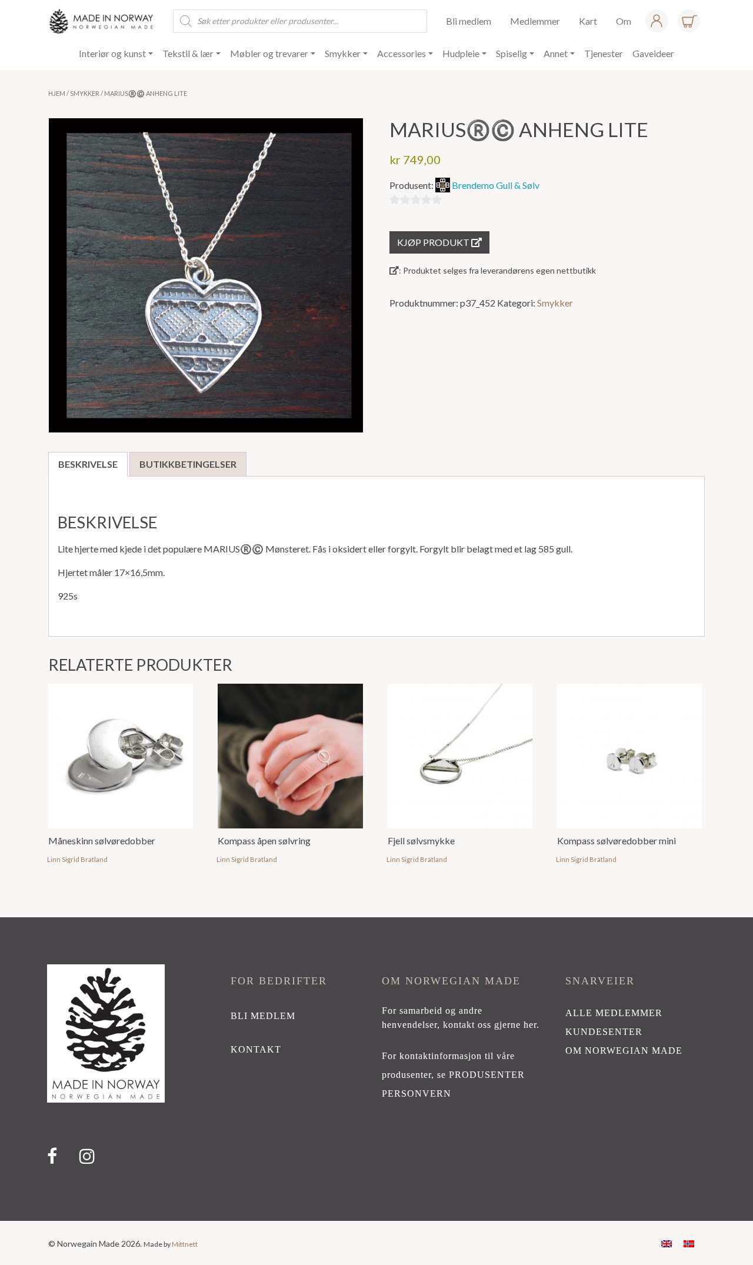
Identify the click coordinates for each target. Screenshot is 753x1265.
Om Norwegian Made (623, 1051)
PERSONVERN (416, 1093)
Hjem (56, 93)
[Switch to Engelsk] (666, 1243)
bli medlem (263, 1016)
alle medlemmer (613, 1013)
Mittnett (185, 1244)
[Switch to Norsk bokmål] (689, 1243)
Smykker (84, 93)
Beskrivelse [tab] (88, 464)
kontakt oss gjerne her (490, 1025)
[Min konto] (656, 21)
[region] (376, 1069)
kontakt (256, 1049)
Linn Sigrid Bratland (77, 859)
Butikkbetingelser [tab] (187, 464)
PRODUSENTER (487, 1075)
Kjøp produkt (434, 242)
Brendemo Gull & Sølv (495, 185)
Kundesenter (603, 1032)
